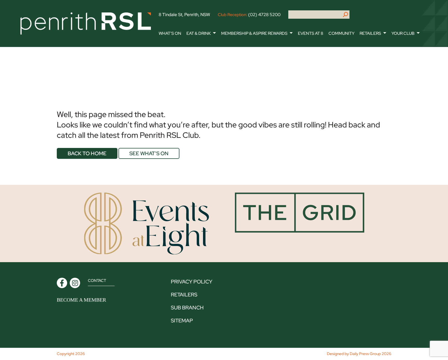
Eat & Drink (198, 33)
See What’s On (149, 153)
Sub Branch (187, 307)
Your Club (403, 33)
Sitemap (182, 320)
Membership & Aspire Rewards (254, 33)
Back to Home (87, 153)
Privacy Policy (191, 281)
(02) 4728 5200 (264, 14)
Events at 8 (310, 33)
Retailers (370, 33)
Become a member (81, 300)
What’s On (170, 33)
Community (341, 33)
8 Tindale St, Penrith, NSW (184, 14)
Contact (97, 280)
